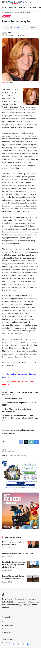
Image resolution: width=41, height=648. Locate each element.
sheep (4, 433)
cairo (13, 430)
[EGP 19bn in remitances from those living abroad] (33, 544)
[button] (4, 2)
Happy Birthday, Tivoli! (13, 399)
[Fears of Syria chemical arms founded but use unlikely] (33, 578)
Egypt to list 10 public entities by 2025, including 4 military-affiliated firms (13, 564)
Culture (6, 16)
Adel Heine (11, 33)
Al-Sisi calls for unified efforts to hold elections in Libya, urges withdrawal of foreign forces (20, 417)
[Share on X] (11, 27)
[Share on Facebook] (7, 27)
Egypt (24, 430)
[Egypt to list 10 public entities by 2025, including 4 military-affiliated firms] (33, 564)
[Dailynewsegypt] (15, 2)
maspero (30, 430)
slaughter (11, 433)
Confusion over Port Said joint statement (17, 553)
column (18, 430)
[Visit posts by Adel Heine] (4, 451)
